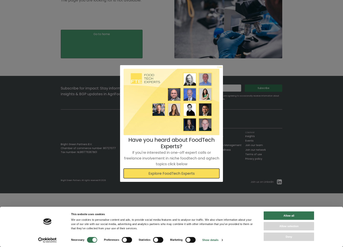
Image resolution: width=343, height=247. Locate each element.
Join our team (254, 145)
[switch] (127, 240)
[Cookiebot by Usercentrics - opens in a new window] (47, 240)
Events (249, 140)
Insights (250, 136)
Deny (289, 236)
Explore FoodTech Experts (171, 173)
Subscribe (263, 88)
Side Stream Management (225, 145)
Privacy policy (253, 159)
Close (219, 67)
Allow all (289, 215)
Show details (210, 239)
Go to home (101, 34)
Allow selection (289, 226)
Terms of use (253, 154)
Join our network (255, 150)
